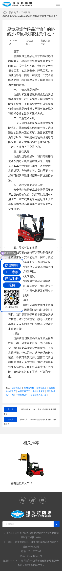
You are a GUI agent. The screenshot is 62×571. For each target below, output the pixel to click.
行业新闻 (25, 12)
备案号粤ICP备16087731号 (31, 565)
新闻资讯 (13, 12)
